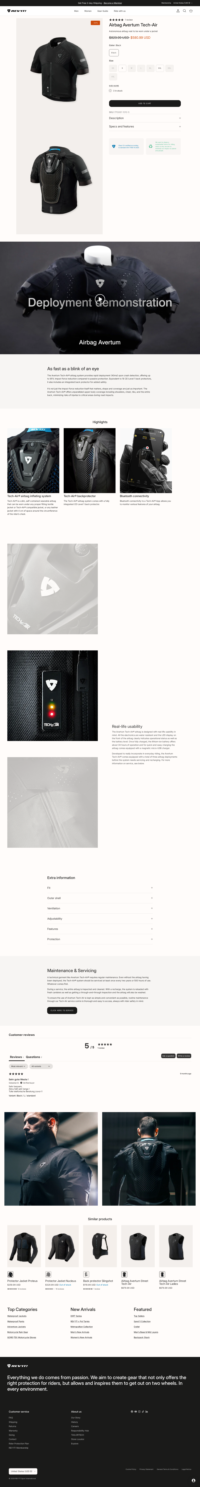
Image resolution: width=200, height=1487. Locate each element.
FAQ (11, 1417)
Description (116, 118)
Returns (12, 1426)
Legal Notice (186, 1469)
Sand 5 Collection (142, 1321)
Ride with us (119, 11)
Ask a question (168, 1056)
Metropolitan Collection (82, 1326)
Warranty (13, 1430)
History (74, 1422)
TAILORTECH (77, 1435)
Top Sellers (139, 1316)
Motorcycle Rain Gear (17, 1332)
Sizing (12, 1435)
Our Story (75, 1417)
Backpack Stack (142, 1337)
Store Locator (77, 1439)
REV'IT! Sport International (25, 1478)
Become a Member (112, 3)
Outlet (137, 1326)
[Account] (177, 11)
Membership (166, 3)
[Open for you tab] (193, 1480)
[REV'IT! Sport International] (16, 10)
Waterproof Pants (15, 1321)
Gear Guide (102, 11)
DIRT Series (76, 1316)
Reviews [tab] (17, 1057)
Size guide (114, 86)
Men (76, 11)
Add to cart (145, 103)
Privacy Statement (146, 1469)
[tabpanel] (100, 1083)
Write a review (184, 1056)
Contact (12, 1439)
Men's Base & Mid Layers (146, 1332)
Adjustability (54, 918)
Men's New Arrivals (80, 1332)
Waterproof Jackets (16, 1316)
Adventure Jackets (16, 1326)
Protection (53, 939)
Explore (74, 1443)
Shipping (13, 1422)
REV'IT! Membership (18, 1448)
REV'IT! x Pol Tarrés (80, 1321)
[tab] (34, 1057)
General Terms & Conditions (167, 1469)
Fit (48, 887)
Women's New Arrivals (81, 1337)
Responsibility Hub (80, 1430)
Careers (75, 1426)
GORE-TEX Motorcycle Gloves (21, 1337)
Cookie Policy (131, 1469)
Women (88, 11)
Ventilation (53, 908)
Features (52, 928)
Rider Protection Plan (19, 1443)
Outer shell (54, 898)
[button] (100, 299)
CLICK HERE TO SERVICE (62, 1010)
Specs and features (121, 126)
